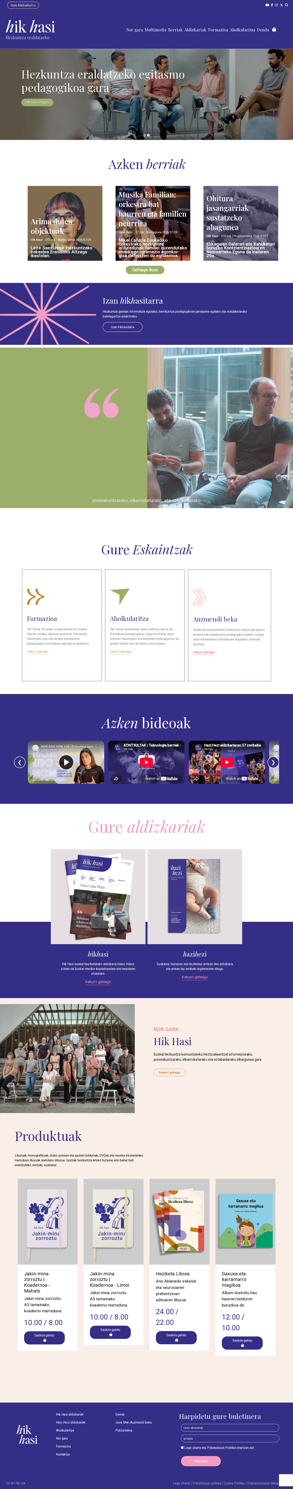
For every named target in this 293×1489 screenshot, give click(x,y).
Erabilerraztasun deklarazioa (266, 1483)
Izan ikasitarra (23, 5)
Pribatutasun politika (205, 1483)
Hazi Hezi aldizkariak (71, 1422)
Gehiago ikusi (145, 269)
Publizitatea (123, 1430)
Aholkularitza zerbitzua (41, 102)
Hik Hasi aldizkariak (70, 1414)
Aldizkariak (195, 29)
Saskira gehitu (44, 1335)
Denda (263, 29)
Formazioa (218, 29)
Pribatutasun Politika (221, 1448)
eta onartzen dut (219, 1448)
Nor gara (134, 29)
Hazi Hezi (126, 232)
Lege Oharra (181, 1483)
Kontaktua (63, 1454)
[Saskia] (274, 29)
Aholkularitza (242, 29)
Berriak (175, 29)
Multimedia (155, 29)
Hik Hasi (37, 240)
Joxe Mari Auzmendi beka (133, 1422)
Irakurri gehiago (98, 981)
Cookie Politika (233, 1483)
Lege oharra (192, 1448)
